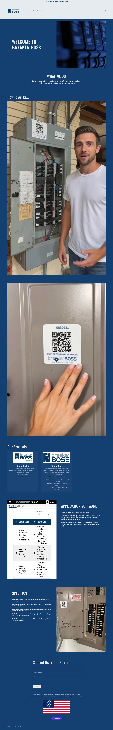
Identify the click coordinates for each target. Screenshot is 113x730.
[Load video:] (56, 188)
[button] (99, 10)
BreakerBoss (13, 726)
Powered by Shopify (19, 726)
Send (37, 686)
